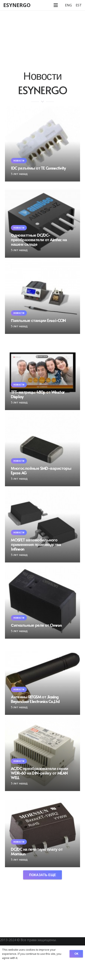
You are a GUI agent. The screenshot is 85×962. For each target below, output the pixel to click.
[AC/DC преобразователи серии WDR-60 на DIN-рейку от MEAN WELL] (42, 753)
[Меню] (55, 5)
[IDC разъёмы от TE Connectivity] (42, 143)
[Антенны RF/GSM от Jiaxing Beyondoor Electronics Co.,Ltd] (42, 677)
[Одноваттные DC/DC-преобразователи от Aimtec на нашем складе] (42, 220)
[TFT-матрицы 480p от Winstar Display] (42, 372)
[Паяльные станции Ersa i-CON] (42, 296)
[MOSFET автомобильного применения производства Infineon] (42, 524)
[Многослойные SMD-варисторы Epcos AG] (42, 448)
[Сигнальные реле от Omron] (42, 601)
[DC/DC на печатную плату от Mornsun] (42, 829)
